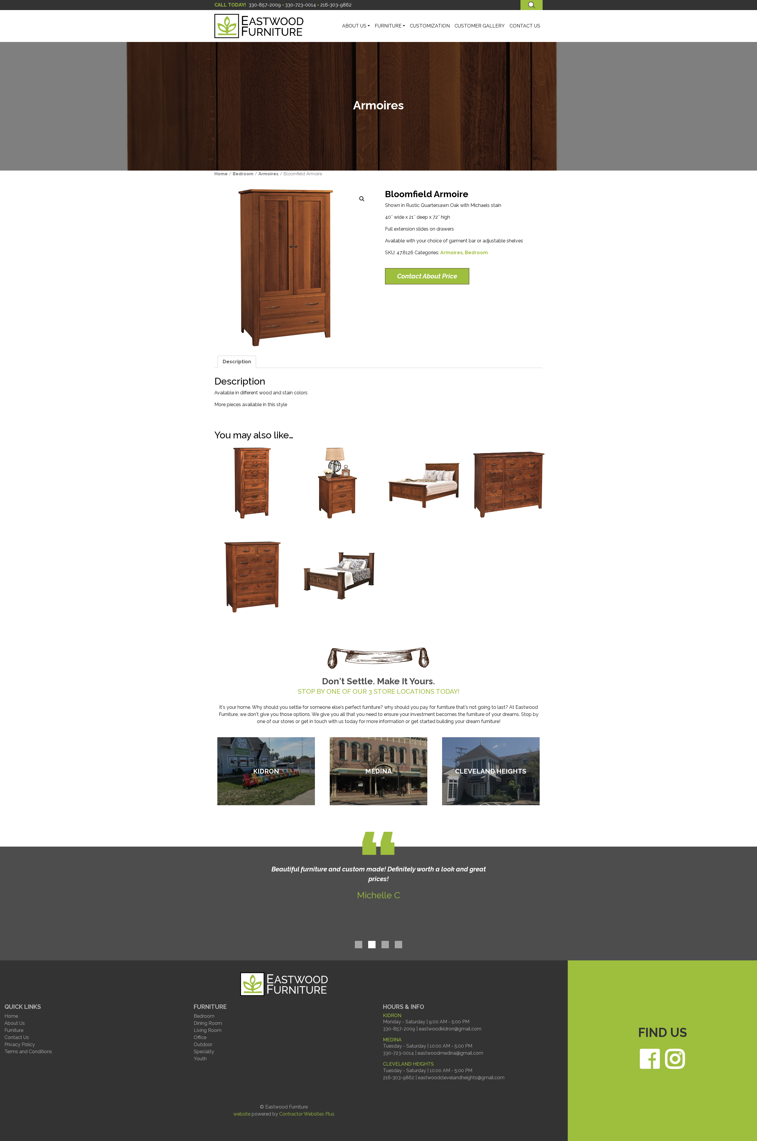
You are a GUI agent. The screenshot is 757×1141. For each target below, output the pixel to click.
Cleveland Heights (490, 771)
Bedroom (243, 173)
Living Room (207, 1030)
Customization (430, 26)
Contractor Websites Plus (306, 1114)
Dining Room (208, 1023)
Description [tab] (237, 361)
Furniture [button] (388, 26)
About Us (14, 1023)
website (241, 1114)
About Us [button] (354, 26)
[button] (362, 199)
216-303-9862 (336, 5)
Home (221, 173)
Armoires (268, 173)
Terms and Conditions (28, 1051)
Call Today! (230, 5)
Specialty (204, 1051)
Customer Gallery (479, 26)
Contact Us (524, 26)
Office (200, 1037)
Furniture (13, 1030)
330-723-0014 (300, 5)
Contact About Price (427, 276)
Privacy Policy (19, 1044)
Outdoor (203, 1044)
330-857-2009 (265, 5)
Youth (200, 1058)
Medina (378, 771)
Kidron (266, 771)
